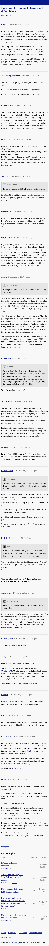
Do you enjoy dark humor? (12, 889)
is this (6, 195)
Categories (12, 933)
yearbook (27, 751)
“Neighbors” (6, 671)
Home (3, 933)
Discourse (14, 943)
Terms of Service (35, 933)
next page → (6, 847)
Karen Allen (16, 768)
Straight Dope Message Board (12, 2)
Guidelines (23, 933)
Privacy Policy (6, 937)
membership (39, 816)
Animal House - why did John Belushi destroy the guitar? (12, 877)
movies (14, 883)
